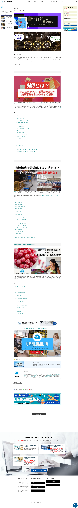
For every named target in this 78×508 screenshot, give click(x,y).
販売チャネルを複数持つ (20, 132)
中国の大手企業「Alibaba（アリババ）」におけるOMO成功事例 (26, 149)
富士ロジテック (17, 310)
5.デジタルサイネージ (19, 145)
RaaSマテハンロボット (36, 374)
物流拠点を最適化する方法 (19, 202)
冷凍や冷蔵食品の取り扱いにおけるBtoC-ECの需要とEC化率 (26, 293)
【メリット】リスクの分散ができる (21, 225)
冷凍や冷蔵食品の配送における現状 (20, 292)
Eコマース (30, 102)
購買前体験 (17, 103)
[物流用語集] (37, 323)
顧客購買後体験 (33, 376)
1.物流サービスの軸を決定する (21, 209)
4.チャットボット (18, 143)
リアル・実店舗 (40, 102)
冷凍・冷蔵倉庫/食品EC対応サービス (23, 486)
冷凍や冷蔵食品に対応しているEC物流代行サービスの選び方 (24, 304)
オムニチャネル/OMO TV (18, 384)
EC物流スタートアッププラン (22, 482)
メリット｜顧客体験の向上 (20, 126)
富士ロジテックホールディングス (38, 482)
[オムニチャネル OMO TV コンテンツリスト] (37, 343)
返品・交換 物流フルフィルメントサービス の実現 (50, 195)
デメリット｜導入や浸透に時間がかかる (22, 128)
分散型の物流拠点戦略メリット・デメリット (22, 221)
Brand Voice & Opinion (18, 383)
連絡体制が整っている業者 (20, 307)
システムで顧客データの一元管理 (21, 134)
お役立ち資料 (30, 377)
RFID (39, 374)
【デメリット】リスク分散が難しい (21, 219)
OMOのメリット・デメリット (19, 124)
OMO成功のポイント (18, 130)
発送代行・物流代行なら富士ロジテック (39, 414)
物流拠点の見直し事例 (18, 229)
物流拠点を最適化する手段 (19, 204)
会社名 (66, 15)
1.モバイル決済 (18, 138)
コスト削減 (17, 289)
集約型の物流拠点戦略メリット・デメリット (22, 214)
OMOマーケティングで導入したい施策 (21, 136)
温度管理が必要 (18, 295)
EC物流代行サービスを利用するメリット (21, 286)
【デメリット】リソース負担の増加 (21, 227)
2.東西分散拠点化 (18, 233)
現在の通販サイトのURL (67, 18)
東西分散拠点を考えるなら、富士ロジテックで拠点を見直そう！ (25, 237)
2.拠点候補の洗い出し (19, 211)
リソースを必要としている (20, 301)
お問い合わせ (7, 14)
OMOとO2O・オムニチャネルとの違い (21, 116)
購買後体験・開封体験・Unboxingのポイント (42, 278)
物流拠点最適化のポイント (19, 208)
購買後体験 (22, 103)
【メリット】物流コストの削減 (21, 223)
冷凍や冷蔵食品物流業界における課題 (21, 298)
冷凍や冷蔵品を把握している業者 (21, 305)
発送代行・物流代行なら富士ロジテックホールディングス (39, 502)
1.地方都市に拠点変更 (19, 231)
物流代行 (15, 10)
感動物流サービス (47, 376)
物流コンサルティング (19, 313)
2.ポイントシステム (19, 140)
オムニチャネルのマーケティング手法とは (23, 120)
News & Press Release (38, 490)
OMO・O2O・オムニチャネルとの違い (22, 122)
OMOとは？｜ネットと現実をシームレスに (22, 115)
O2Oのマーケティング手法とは (21, 118)
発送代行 (20, 10)
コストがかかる (18, 299)
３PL (23, 10)
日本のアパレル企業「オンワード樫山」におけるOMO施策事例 (26, 151)
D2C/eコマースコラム (17, 382)
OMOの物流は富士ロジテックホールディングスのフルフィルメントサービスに (27, 153)
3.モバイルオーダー (19, 141)
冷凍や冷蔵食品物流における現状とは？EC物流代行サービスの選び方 (25, 244)
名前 (65, 8)
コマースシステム (49, 374)
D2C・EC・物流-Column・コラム (38, 487)
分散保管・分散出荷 (50, 375)
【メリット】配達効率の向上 (20, 217)
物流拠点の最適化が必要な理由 (20, 206)
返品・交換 (54, 375)
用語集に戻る (40, 417)
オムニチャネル (32, 103)
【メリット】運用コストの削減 (21, 215)
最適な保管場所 (18, 311)
